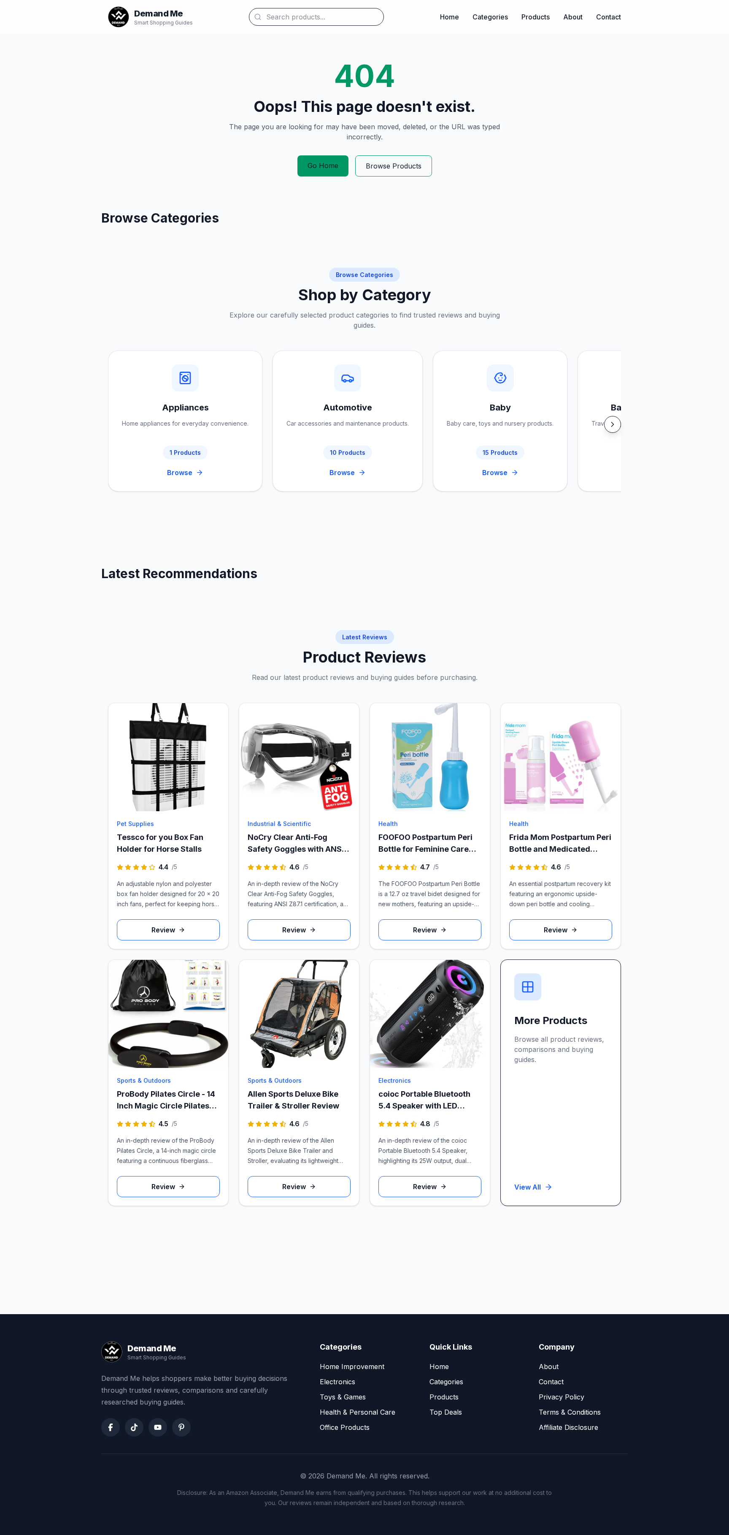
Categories (490, 17)
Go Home (323, 165)
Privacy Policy (561, 1397)
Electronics (337, 1381)
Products (535, 17)
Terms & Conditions (570, 1412)
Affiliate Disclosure (568, 1427)
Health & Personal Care (357, 1412)
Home (449, 17)
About (573, 17)
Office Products (345, 1427)
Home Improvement (352, 1366)
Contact (608, 17)
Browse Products (393, 166)
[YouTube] (157, 1427)
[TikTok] (134, 1427)
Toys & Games (343, 1397)
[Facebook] (110, 1427)
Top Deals (445, 1412)
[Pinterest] (181, 1427)
